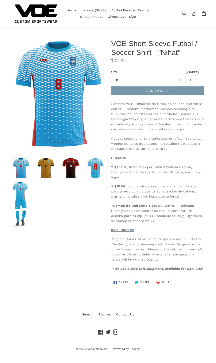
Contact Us (125, 314)
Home (71, 10)
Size (114, 72)
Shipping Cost (91, 17)
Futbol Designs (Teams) (130, 10)
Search (87, 314)
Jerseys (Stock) (94, 10)
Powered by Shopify (126, 349)
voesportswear (98, 349)
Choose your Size (122, 17)
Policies (105, 314)
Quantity (192, 72)
